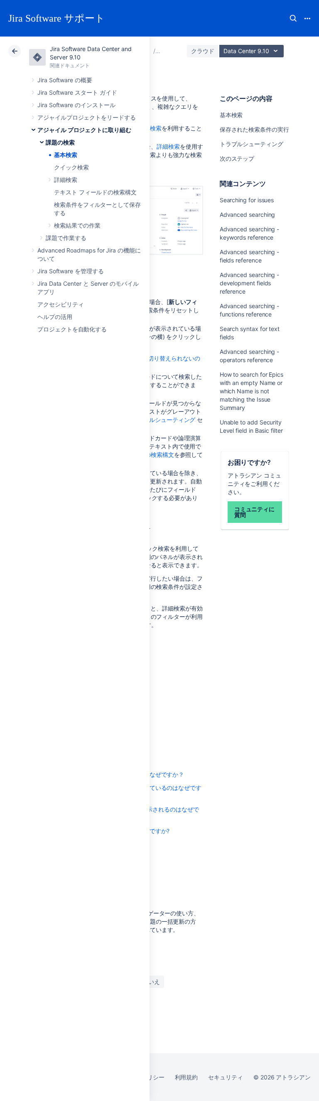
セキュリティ (225, 1077)
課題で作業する (66, 237)
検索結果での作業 (77, 225)
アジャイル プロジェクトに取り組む (84, 129)
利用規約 (186, 1077)
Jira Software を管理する (70, 271)
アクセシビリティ (60, 304)
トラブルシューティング (251, 143)
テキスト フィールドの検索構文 (95, 192)
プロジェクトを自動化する (72, 329)
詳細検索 (65, 179)
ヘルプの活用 (54, 316)
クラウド (202, 50)
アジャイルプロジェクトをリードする (86, 117)
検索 (293, 18)
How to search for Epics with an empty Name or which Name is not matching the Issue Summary (251, 391)
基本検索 (65, 154)
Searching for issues (247, 200)
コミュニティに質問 (254, 511)
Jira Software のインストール (76, 104)
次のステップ (237, 158)
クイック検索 (71, 167)
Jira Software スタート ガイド (77, 92)
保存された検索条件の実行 (254, 129)
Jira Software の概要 (64, 79)
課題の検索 (60, 142)
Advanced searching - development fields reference (250, 283)
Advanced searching (247, 214)
